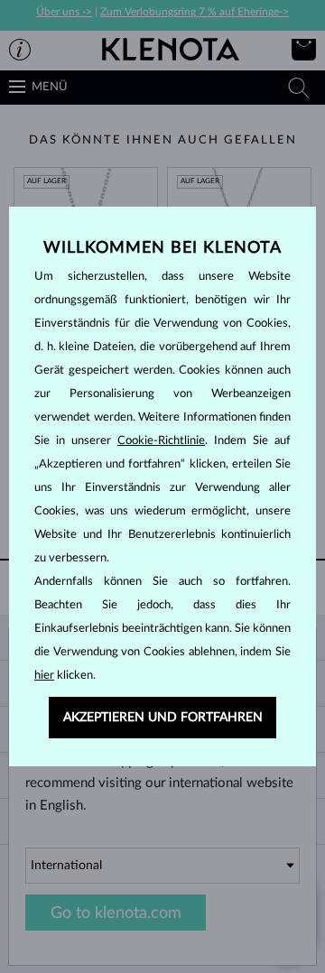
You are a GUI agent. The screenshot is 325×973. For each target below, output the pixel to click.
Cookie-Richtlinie (161, 441)
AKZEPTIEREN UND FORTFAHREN (163, 717)
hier (44, 675)
